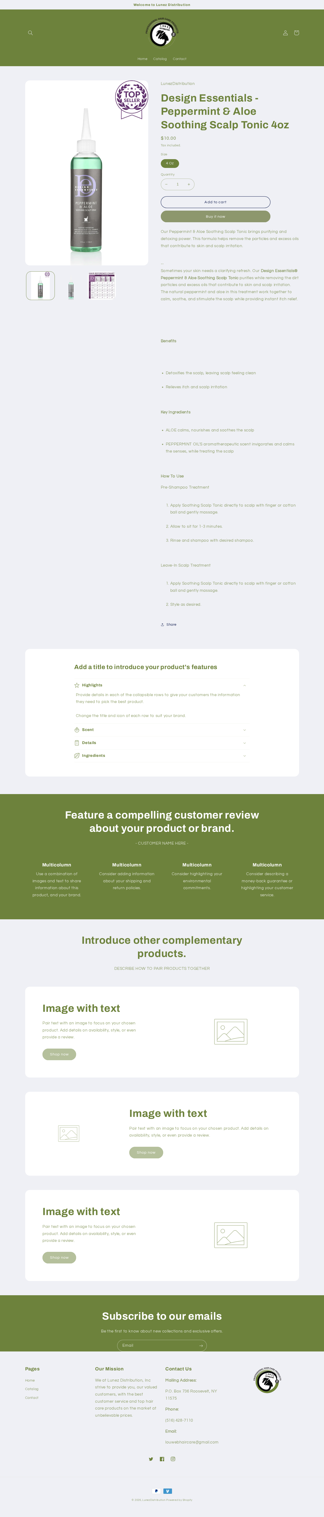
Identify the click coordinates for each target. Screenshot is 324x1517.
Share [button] (171, 624)
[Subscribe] (201, 1345)
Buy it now (216, 216)
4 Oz (170, 163)
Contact (32, 1398)
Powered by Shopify (179, 1500)
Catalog (32, 1389)
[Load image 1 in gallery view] (40, 286)
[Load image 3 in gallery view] (102, 286)
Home (30, 1380)
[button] (30, 32)
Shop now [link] (59, 1054)
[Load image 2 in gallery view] (71, 286)
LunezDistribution (154, 1500)
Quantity (168, 174)
